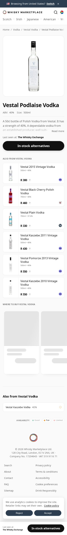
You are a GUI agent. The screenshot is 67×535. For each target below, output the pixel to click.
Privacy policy (43, 465)
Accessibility (43, 478)
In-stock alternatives (34, 146)
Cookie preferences (47, 484)
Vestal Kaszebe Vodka (18, 407)
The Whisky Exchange (31, 137)
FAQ (6, 484)
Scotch (7, 19)
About (7, 471)
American (49, 19)
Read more (58, 131)
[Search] (55, 12)
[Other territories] (61, 12)
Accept (48, 513)
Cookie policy (51, 505)
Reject (19, 513)
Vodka (16, 29)
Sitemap (9, 490)
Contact (8, 478)
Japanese (33, 19)
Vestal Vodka (31, 29)
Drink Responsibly (46, 490)
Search (8, 465)
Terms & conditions (47, 471)
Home (6, 29)
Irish (19, 19)
